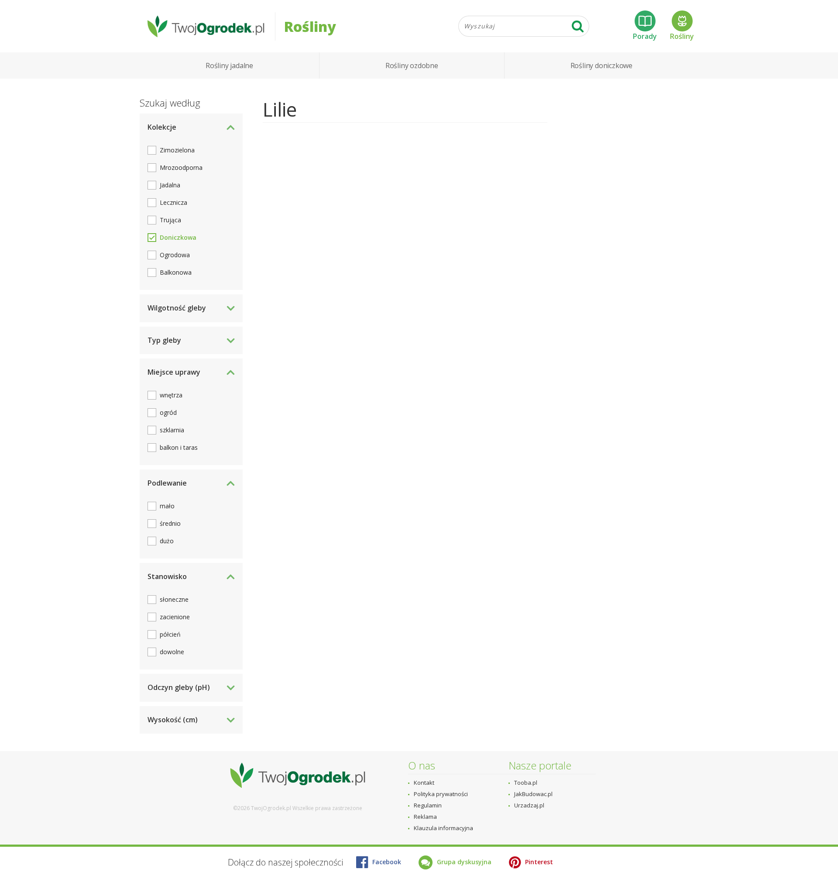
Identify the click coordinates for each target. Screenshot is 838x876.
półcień (170, 634)
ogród (168, 412)
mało (167, 506)
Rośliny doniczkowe (601, 65)
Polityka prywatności (441, 794)
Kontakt (424, 782)
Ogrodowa (175, 255)
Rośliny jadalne (229, 65)
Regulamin (428, 805)
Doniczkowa (178, 237)
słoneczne (174, 599)
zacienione (175, 617)
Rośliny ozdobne (411, 65)
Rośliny (682, 36)
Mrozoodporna (181, 167)
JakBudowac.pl (533, 794)
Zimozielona (177, 150)
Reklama (425, 817)
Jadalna (170, 185)
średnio (170, 523)
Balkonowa (176, 272)
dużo (167, 541)
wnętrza (171, 395)
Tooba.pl (525, 782)
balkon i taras (179, 447)
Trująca (170, 220)
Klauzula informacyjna (443, 828)
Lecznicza (173, 202)
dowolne (172, 652)
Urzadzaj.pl (529, 805)
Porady (645, 36)
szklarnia (172, 430)
